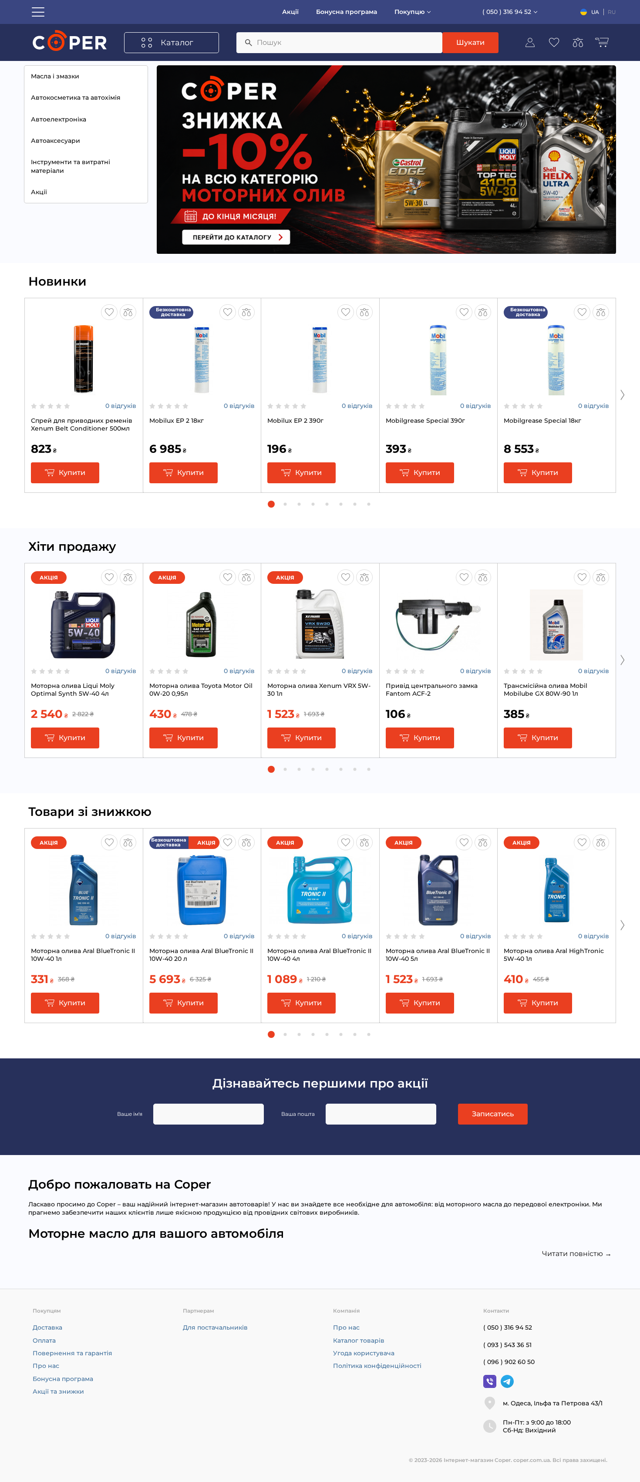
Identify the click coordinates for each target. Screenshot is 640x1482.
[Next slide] (622, 394)
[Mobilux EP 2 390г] (320, 391)
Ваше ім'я (129, 1114)
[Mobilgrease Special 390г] (438, 391)
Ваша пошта (298, 1114)
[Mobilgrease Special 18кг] (556, 391)
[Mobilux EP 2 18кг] (202, 391)
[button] (271, 504)
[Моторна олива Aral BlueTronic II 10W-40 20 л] (202, 921)
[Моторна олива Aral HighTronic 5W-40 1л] (556, 921)
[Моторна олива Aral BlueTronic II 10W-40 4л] (320, 921)
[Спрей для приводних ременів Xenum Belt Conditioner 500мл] (83, 391)
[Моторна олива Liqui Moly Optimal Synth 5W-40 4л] (83, 656)
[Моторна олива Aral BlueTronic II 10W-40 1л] (83, 921)
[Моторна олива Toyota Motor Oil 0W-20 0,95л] (202, 656)
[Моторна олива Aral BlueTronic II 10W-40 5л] (438, 921)
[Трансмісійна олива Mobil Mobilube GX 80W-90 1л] (556, 656)
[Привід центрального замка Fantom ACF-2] (438, 656)
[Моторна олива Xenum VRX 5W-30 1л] (320, 656)
